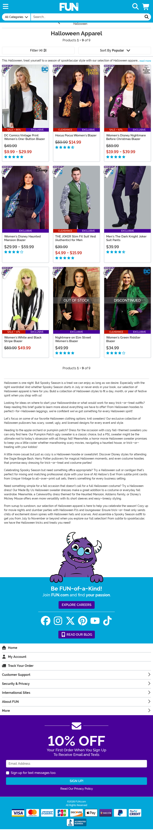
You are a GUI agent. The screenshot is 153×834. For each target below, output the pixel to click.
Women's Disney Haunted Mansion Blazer (22, 238)
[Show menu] (5, 6)
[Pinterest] (82, 621)
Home (12, 648)
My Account (17, 657)
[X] (70, 621)
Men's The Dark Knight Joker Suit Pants (126, 238)
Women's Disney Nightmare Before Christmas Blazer (126, 137)
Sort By (112, 50)
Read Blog (79, 634)
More (6, 711)
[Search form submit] (146, 17)
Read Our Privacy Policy (76, 788)
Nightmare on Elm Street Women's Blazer (73, 339)
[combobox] (86, 17)
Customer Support (16, 675)
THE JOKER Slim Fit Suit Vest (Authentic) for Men (75, 238)
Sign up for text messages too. (33, 773)
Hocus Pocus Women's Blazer (76, 135)
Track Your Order (20, 666)
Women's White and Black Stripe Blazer (22, 339)
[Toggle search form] (135, 6)
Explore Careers (76, 605)
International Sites (16, 693)
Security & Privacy (16, 684)
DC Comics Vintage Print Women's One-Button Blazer (24, 137)
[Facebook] (45, 621)
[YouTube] (95, 621)
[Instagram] (58, 621)
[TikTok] (107, 621)
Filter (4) (36, 50)
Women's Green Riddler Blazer (123, 339)
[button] (146, 6)
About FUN (10, 702)
